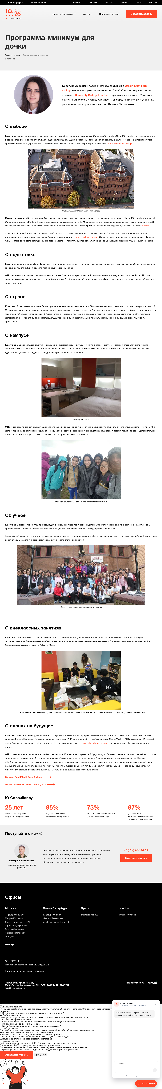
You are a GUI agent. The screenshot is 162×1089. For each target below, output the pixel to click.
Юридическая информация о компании (24, 971)
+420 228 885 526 (89, 914)
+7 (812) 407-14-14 (136, 850)
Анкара (10, 944)
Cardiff (145, 225)
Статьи (138, 2)
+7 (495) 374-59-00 (14, 914)
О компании (92, 2)
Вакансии (153, 2)
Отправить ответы (16, 1054)
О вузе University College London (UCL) (25, 784)
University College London (91, 95)
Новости (76, 2)
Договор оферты (13, 960)
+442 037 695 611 (127, 914)
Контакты (124, 2)
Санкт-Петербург (55, 908)
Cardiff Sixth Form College (119, 143)
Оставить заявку (141, 13)
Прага (85, 908)
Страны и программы (62, 14)
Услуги (86, 14)
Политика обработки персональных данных (27, 965)
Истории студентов (108, 14)
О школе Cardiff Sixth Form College (23, 777)
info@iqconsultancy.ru (15, 988)
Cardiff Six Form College (86, 237)
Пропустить (40, 1054)
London (124, 908)
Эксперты (109, 2)
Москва (10, 908)
